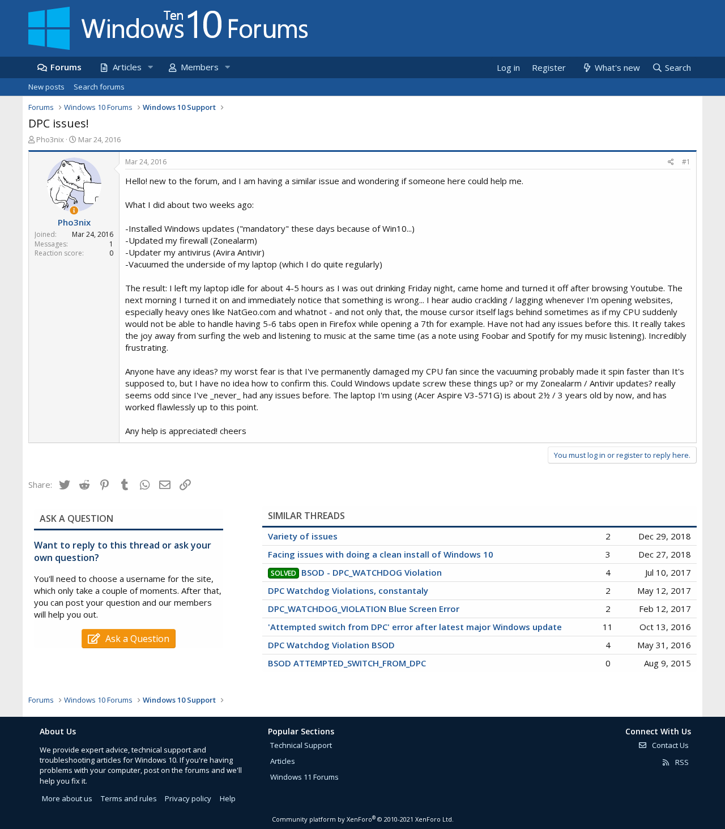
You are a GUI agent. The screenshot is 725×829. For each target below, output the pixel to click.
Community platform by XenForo (363, 819)
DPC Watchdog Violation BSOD (331, 645)
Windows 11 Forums (304, 777)
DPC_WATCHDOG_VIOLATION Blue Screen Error (363, 608)
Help (228, 798)
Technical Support (301, 745)
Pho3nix (50, 139)
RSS (681, 762)
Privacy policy (188, 798)
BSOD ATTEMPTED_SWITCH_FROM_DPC (347, 663)
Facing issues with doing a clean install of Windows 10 (380, 554)
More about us (67, 798)
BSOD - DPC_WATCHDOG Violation (371, 572)
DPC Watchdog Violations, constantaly (348, 590)
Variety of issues (303, 536)
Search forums (99, 87)
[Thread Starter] (74, 210)
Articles (127, 67)
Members (200, 67)
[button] (150, 67)
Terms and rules (129, 798)
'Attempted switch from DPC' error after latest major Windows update (415, 626)
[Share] (671, 162)
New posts (46, 87)
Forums (66, 67)
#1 (686, 162)
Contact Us (669, 745)
